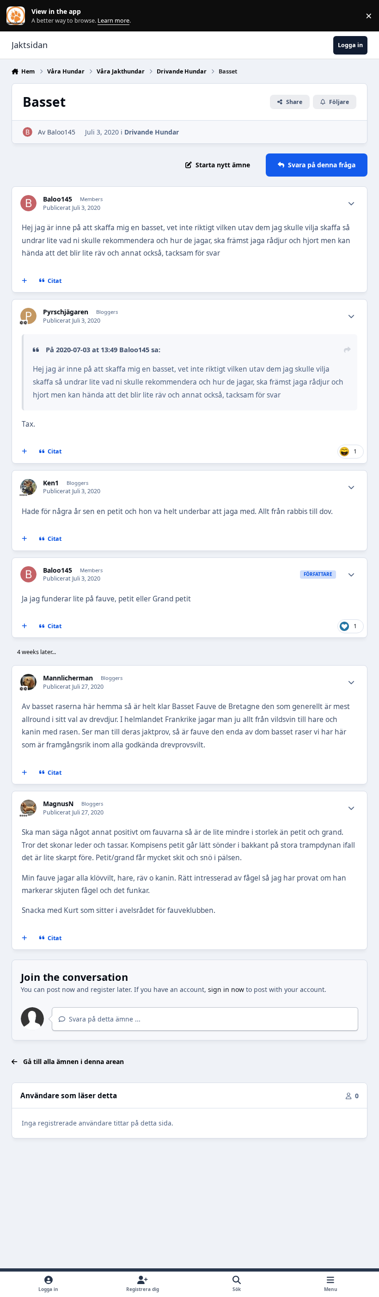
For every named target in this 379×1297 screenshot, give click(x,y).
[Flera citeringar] (24, 281)
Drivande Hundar (151, 132)
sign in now (226, 989)
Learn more (18, 16)
